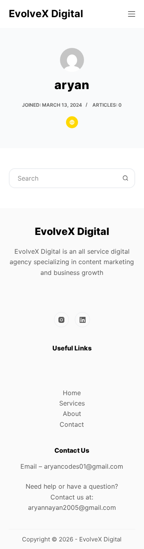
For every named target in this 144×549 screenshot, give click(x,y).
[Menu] (131, 14)
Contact (72, 424)
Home (72, 393)
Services (72, 403)
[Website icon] (72, 122)
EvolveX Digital (46, 14)
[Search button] (125, 178)
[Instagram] (61, 319)
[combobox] (63, 178)
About (72, 414)
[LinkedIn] (82, 319)
